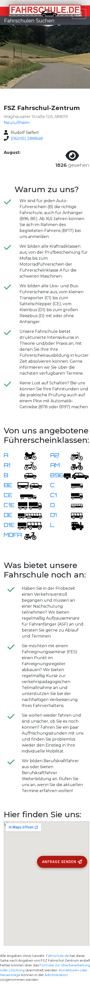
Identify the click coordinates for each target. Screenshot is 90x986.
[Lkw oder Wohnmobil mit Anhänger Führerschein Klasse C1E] (29, 505)
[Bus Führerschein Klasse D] (74, 505)
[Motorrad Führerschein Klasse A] (27, 455)
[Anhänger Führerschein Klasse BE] (29, 485)
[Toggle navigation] (79, 14)
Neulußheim (17, 122)
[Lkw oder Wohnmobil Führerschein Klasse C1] (74, 495)
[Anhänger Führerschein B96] (76, 475)
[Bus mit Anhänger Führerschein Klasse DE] (29, 515)
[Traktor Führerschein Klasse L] (74, 525)
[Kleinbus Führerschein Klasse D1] (74, 515)
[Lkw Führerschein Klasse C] (74, 485)
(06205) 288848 (27, 138)
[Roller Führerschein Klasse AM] (74, 465)
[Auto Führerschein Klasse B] (27, 475)
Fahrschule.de (57, 956)
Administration (56, 975)
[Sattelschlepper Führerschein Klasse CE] (27, 495)
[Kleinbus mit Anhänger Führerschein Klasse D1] (29, 525)
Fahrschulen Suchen (29, 21)
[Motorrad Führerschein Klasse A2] (74, 455)
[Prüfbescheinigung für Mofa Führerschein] (27, 535)
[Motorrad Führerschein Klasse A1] (27, 465)
